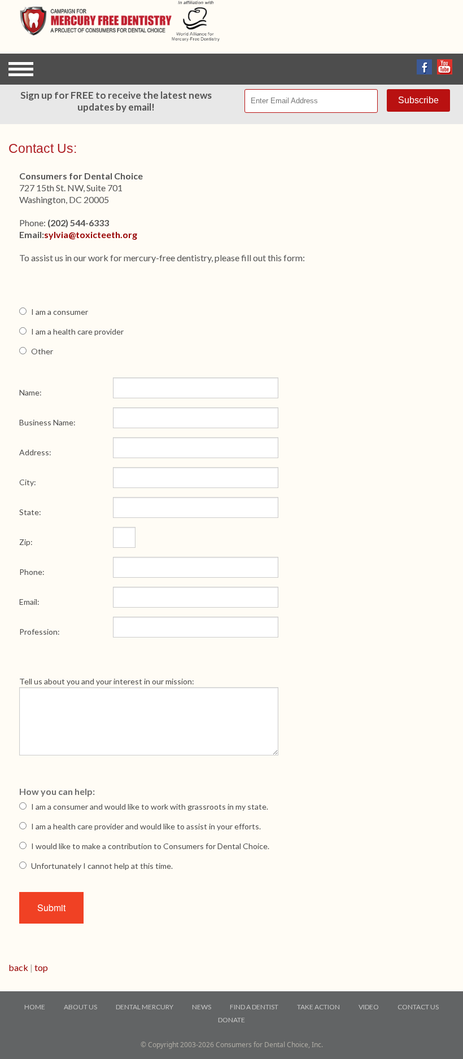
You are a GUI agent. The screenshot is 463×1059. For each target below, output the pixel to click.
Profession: (39, 631)
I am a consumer (59, 312)
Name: (30, 392)
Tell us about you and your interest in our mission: (106, 681)
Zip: (26, 542)
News (201, 1007)
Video (369, 1007)
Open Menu (21, 69)
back (18, 967)
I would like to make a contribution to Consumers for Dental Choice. (150, 846)
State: (30, 512)
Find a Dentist (254, 1007)
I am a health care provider (77, 331)
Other (42, 351)
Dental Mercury (144, 1007)
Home (34, 1007)
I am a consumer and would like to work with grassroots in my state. (149, 806)
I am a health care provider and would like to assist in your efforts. (146, 826)
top (41, 967)
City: (27, 482)
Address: (35, 452)
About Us (80, 1007)
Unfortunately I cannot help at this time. (102, 866)
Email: (29, 602)
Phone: (32, 572)
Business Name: (47, 422)
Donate (231, 1020)
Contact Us (418, 1007)
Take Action (318, 1007)
